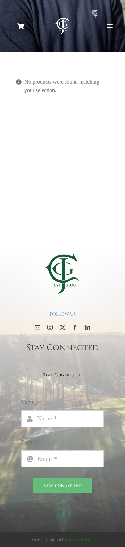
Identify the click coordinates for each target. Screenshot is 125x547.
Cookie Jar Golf (80, 539)
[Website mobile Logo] (62, 19)
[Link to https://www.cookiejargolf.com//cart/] (19, 26)
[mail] (37, 327)
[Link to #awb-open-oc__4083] (109, 26)
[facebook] (75, 327)
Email (29, 442)
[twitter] (62, 327)
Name (29, 402)
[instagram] (50, 327)
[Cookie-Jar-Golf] (62, 252)
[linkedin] (87, 327)
